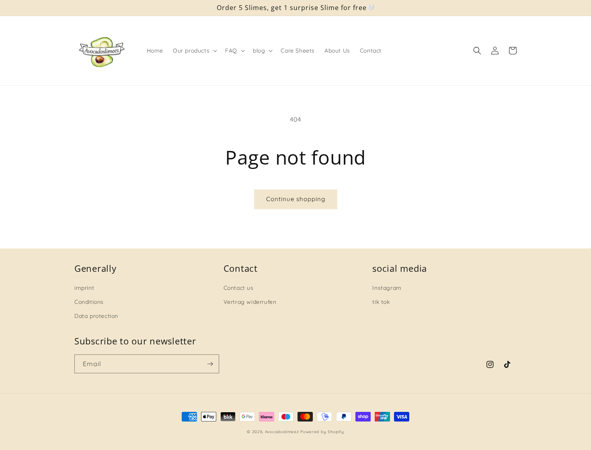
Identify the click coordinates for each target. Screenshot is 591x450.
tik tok (381, 301)
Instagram (386, 287)
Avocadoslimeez (282, 431)
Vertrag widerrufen (250, 301)
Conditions (89, 301)
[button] (194, 50)
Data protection (96, 316)
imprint (84, 287)
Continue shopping (295, 199)
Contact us (239, 287)
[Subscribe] (210, 363)
